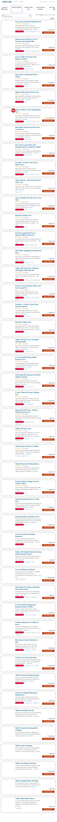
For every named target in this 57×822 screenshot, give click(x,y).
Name (53, 14)
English (21, 1)
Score (46, 14)
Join (50, 1)
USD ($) (15, 1)
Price (50, 14)
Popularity (41, 14)
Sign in (53, 1)
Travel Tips (45, 1)
